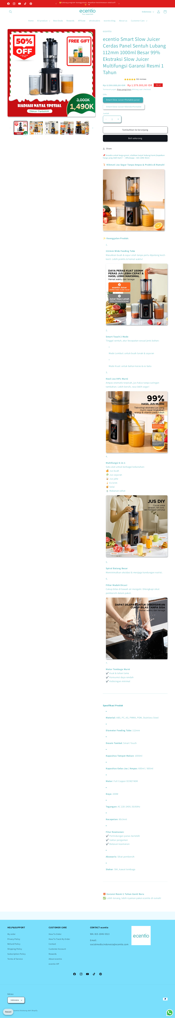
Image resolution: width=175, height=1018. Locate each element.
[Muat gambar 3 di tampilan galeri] (51, 128)
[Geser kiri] (10, 128)
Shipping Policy (14, 949)
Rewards (53, 954)
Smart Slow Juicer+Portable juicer (123, 99)
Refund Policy (13, 944)
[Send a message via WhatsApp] (170, 1013)
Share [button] (109, 148)
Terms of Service (15, 959)
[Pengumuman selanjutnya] (119, 4)
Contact (52, 944)
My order (11, 934)
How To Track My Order (59, 939)
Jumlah (106, 113)
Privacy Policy (13, 939)
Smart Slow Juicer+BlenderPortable (125, 107)
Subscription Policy (16, 954)
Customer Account (57, 949)
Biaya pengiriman (124, 89)
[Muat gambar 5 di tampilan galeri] (82, 128)
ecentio (16, 1010)
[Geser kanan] (93, 128)
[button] (10, 12)
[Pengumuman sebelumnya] (56, 4)
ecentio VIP (54, 964)
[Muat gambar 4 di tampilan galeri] (67, 128)
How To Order (55, 934)
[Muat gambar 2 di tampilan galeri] (36, 128)
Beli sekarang (135, 138)
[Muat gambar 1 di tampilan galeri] (21, 128)
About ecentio (55, 959)
